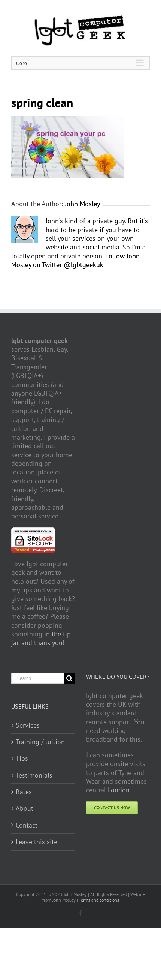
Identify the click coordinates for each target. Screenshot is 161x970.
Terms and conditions (99, 900)
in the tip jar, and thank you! (41, 638)
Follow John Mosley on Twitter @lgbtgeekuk (75, 260)
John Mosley (82, 203)
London (119, 790)
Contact (26, 825)
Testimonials (34, 775)
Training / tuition (40, 741)
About (24, 808)
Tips (22, 758)
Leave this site (36, 841)
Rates (24, 791)
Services (28, 725)
